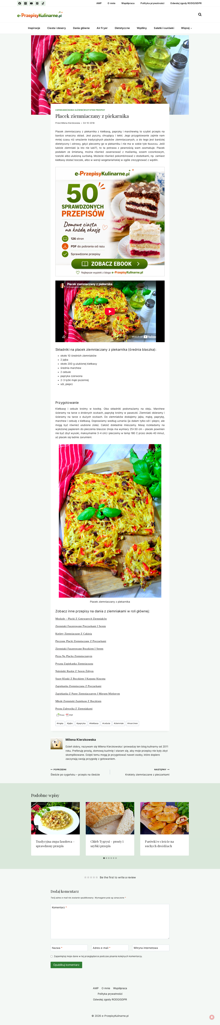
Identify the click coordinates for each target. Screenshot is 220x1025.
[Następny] (184, 828)
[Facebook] (19, 3)
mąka (60, 723)
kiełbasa (93, 723)
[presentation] (55, 818)
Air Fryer (102, 28)
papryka (81, 723)
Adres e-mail (101, 947)
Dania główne (81, 28)
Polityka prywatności (152, 3)
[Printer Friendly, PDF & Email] (64, 715)
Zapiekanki (61, 110)
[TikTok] (42, 3)
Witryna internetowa (146, 947)
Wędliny (142, 28)
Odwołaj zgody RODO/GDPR (186, 3)
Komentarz (59, 907)
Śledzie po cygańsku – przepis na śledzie (75, 772)
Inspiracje (34, 28)
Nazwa (57, 947)
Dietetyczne (122, 28)
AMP (99, 3)
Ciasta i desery (56, 28)
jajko (70, 723)
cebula (106, 723)
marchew (132, 723)
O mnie (111, 3)
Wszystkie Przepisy (94, 110)
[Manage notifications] (212, 1017)
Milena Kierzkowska (70, 123)
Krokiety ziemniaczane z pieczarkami (147, 772)
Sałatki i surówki (164, 28)
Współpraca (128, 3)
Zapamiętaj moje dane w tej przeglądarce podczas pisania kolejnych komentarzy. (98, 956)
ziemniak (119, 723)
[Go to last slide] (36, 828)
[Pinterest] (37, 3)
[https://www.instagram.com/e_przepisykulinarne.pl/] (25, 3)
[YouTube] (31, 3)
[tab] (104, 858)
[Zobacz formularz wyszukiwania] (200, 14)
